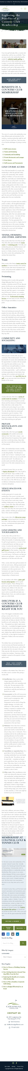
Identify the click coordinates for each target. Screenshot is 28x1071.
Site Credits (7, 1066)
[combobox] (14, 957)
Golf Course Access (10, 149)
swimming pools (13, 245)
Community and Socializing (12, 154)
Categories (5, 953)
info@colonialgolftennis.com (15, 1025)
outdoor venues (8, 506)
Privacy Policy (20, 1066)
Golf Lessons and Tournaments (13, 163)
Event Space (8, 160)
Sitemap (13, 1066)
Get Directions (15, 1022)
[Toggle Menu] (25, 9)
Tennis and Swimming (10, 152)
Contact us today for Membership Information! (14, 1)
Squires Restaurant (8, 471)
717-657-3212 (15, 1027)
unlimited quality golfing (15, 59)
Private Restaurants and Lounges (14, 157)
